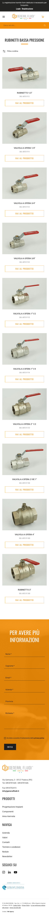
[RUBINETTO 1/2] (24, 71)
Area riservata (8, 816)
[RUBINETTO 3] (24, 568)
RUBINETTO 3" (24, 590)
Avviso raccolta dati (15, 907)
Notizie (5, 852)
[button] (10, 51)
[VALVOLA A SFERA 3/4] (24, 182)
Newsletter (7, 856)
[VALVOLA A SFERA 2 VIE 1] (24, 458)
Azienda (6, 833)
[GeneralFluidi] (23, 17)
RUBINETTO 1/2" (24, 93)
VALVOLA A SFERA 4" (24, 534)
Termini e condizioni (11, 847)
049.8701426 (23, 783)
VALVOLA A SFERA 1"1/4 (24, 369)
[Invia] (45, 25)
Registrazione (27, 9)
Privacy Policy (26, 905)
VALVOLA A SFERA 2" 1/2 (24, 424)
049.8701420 (11, 783)
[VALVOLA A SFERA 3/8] (24, 237)
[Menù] (6, 16)
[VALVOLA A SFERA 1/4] (24, 126)
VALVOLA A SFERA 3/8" (24, 258)
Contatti (6, 842)
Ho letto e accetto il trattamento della (25, 738)
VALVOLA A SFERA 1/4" (24, 148)
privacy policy (39, 738)
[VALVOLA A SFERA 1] (24, 292)
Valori (4, 837)
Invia (10, 746)
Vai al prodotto (24, 103)
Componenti (7, 811)
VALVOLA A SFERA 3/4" (24, 203)
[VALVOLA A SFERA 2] (24, 403)
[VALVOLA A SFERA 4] (24, 513)
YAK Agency (10, 911)
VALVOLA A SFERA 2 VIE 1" (24, 479)
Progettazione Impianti (12, 807)
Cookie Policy (17, 905)
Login (18, 9)
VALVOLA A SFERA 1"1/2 (24, 313)
